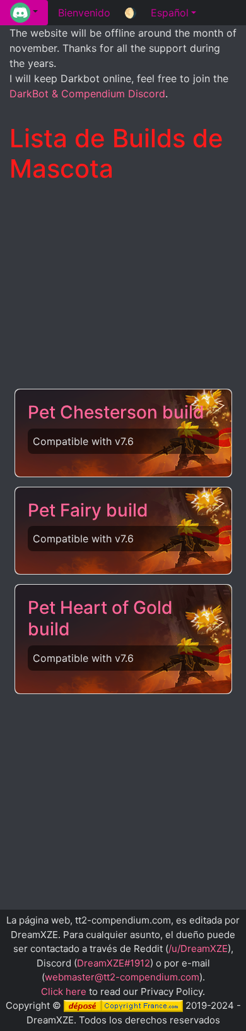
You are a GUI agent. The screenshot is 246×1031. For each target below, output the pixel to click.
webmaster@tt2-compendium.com (122, 977)
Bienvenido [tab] (84, 12)
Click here (63, 991)
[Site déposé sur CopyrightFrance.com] (123, 1005)
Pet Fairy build (88, 510)
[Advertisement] (123, 286)
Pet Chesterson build (116, 412)
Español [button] (170, 12)
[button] (24, 12)
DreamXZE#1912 (113, 963)
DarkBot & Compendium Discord (87, 93)
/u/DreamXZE (198, 949)
